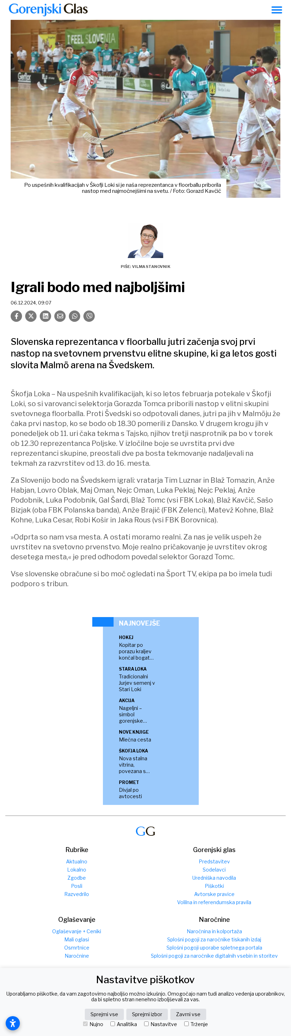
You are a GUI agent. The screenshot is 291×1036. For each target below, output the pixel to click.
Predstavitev (214, 861)
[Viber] (89, 316)
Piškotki (214, 886)
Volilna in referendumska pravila (214, 902)
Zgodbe (76, 878)
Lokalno (76, 870)
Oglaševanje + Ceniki (76, 931)
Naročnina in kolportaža (214, 931)
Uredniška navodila (214, 878)
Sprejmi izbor (147, 1014)
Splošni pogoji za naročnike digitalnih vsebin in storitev (214, 956)
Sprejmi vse (104, 1014)
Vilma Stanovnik (151, 266)
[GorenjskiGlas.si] (48, 10)
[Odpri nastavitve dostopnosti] (13, 1023)
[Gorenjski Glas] (145, 831)
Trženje (199, 1024)
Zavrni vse (188, 1014)
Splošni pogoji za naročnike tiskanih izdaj (214, 939)
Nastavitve (163, 1024)
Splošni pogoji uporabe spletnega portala (214, 948)
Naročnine (77, 956)
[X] (31, 316)
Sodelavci (214, 870)
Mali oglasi (76, 939)
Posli (76, 886)
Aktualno (76, 861)
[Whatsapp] (74, 316)
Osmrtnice (76, 948)
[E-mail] (60, 316)
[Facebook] (16, 316)
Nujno (96, 1024)
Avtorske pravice (214, 894)
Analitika (127, 1024)
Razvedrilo (76, 894)
